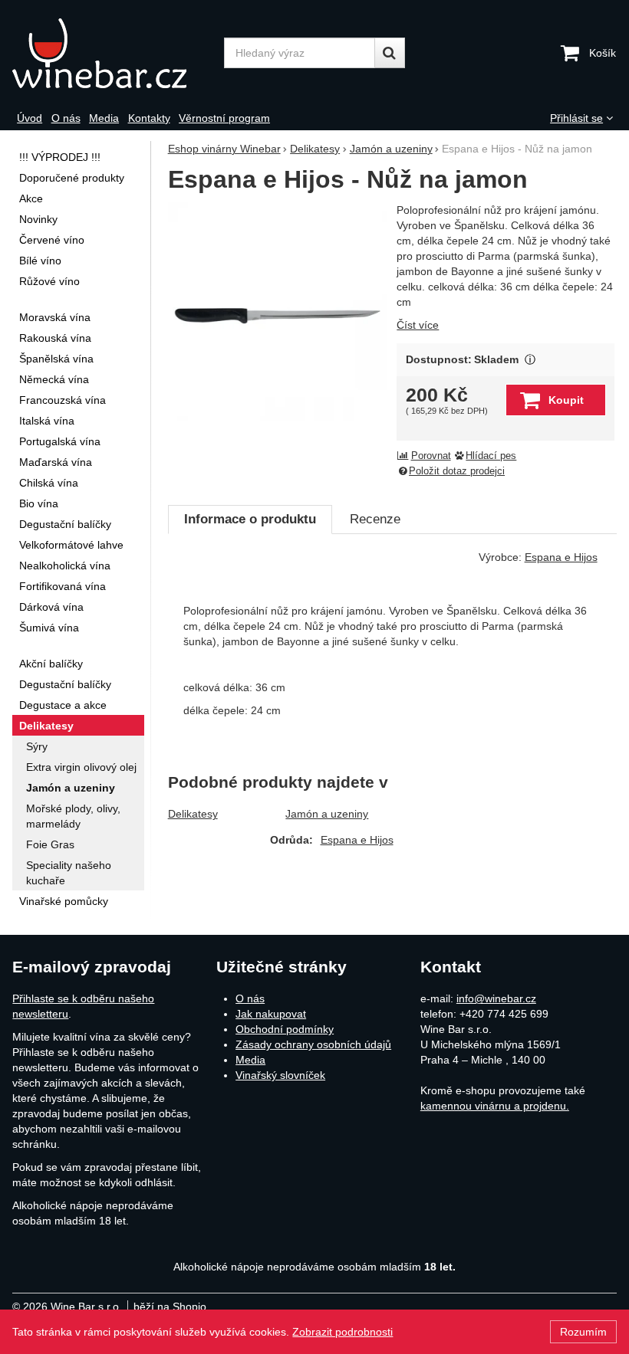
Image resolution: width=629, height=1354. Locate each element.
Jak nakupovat (270, 1014)
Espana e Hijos (357, 840)
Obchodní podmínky (284, 1029)
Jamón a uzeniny (326, 814)
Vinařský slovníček (280, 1075)
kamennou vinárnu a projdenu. (494, 1106)
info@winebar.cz (496, 998)
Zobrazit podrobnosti (342, 1332)
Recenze (375, 519)
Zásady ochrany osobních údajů (313, 1044)
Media (250, 1060)
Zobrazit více (530, 360)
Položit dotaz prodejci (457, 471)
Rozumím (583, 1332)
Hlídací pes (491, 456)
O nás (250, 998)
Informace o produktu (250, 519)
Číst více (418, 325)
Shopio (189, 1306)
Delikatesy (193, 814)
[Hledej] (389, 53)
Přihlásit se (576, 118)
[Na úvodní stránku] (112, 53)
